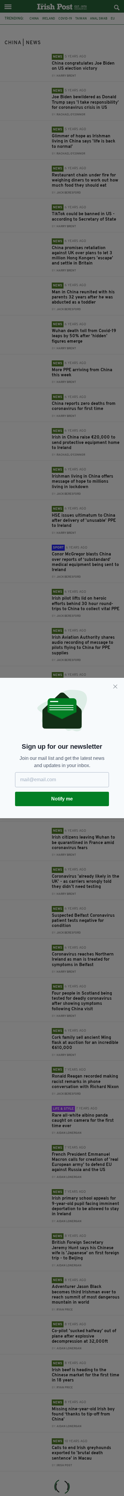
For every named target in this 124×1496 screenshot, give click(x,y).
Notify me (62, 798)
